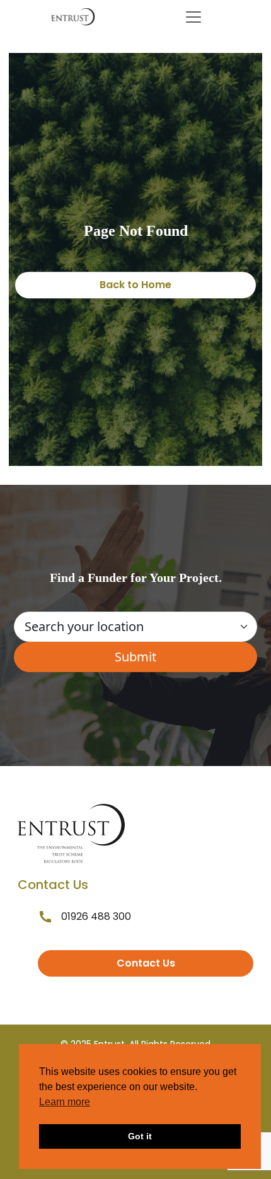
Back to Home (135, 284)
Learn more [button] (64, 1101)
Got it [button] (140, 1136)
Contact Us (146, 963)
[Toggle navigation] (193, 17)
